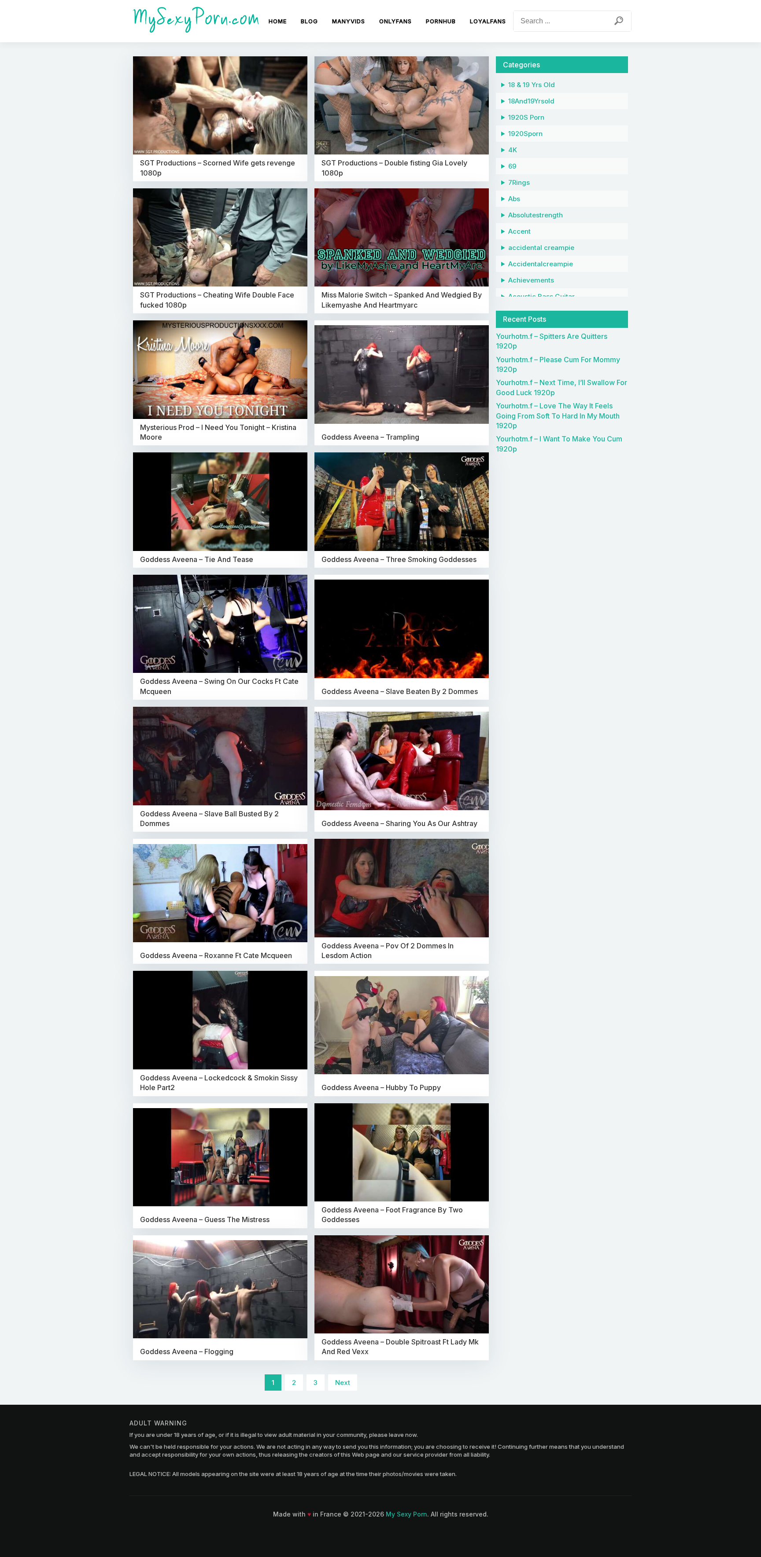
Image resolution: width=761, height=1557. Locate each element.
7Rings (519, 182)
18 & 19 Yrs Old (531, 85)
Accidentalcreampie (540, 264)
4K (512, 150)
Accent (519, 231)
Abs (514, 199)
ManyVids (348, 21)
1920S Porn (526, 117)
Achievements (531, 280)
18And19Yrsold (531, 101)
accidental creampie (541, 247)
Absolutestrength (535, 215)
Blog (309, 21)
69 (512, 166)
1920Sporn (525, 133)
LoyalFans (488, 21)
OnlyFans (395, 21)
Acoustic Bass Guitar (541, 296)
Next (342, 1382)
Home (278, 21)
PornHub (441, 21)
